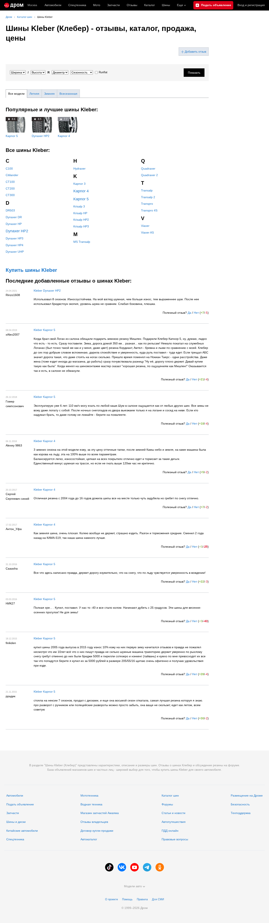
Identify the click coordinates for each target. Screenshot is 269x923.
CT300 (10, 195)
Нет (196, 312)
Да (189, 312)
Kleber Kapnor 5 (44, 330)
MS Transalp (81, 241)
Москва (32, 5)
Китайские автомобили (22, 830)
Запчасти (113, 5)
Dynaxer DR (14, 217)
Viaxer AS (147, 232)
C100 (9, 168)
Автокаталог (88, 839)
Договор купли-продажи (96, 830)
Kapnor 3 (79, 183)
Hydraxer (79, 168)
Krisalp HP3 (81, 226)
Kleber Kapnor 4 (44, 441)
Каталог (149, 5)
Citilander (12, 175)
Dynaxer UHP (15, 251)
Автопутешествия (174, 821)
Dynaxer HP (14, 224)
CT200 (10, 188)
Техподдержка (241, 813)
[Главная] (13, 5)
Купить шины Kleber (31, 270)
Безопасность (240, 804)
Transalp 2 (148, 197)
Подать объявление (20, 804)
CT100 (10, 181)
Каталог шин (170, 795)
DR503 (10, 210)
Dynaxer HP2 (17, 231)
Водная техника (91, 804)
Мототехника (89, 795)
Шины (166, 5)
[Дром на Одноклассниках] (160, 867)
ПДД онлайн (170, 830)
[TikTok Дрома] (109, 867)
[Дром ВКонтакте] (122, 867)
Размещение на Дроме (247, 795)
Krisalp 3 (79, 206)
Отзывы (132, 5)
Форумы (167, 804)
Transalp (147, 190)
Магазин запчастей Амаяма (99, 813)
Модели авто (133, 886)
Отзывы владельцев (94, 821)
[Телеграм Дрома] (147, 867)
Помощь (127, 899)
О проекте (111, 899)
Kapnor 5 (81, 199)
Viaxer (145, 225)
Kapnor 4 (81, 191)
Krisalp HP (80, 213)
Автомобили (53, 5)
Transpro (147, 203)
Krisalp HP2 (81, 219)
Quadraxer (148, 168)
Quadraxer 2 (149, 175)
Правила (142, 899)
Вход (251, 5)
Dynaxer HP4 (14, 245)
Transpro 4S (149, 210)
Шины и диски (16, 821)
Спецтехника (15, 839)
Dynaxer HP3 (14, 238)
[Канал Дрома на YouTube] (134, 867)
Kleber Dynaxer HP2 (47, 290)
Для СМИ (158, 899)
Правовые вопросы (175, 839)
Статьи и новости (173, 813)
